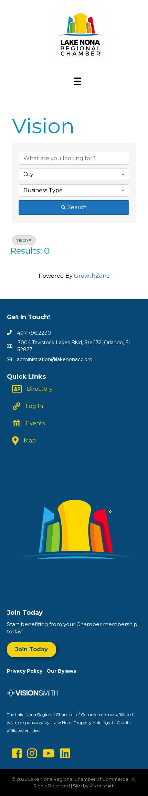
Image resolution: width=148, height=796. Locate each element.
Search (77, 207)
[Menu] (77, 81)
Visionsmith (102, 785)
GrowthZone (92, 276)
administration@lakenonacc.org (55, 359)
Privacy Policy (26, 671)
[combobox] (74, 174)
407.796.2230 (34, 332)
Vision (22, 240)
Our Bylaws (61, 671)
